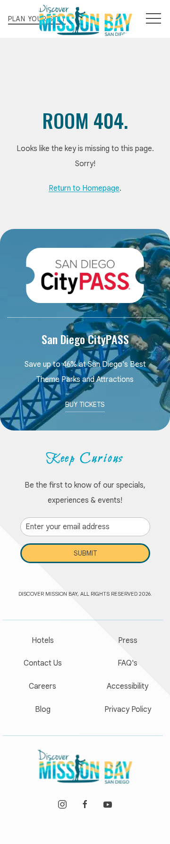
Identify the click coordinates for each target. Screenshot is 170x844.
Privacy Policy (127, 709)
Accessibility (127, 686)
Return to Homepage (84, 188)
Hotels (43, 640)
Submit (85, 553)
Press (127, 640)
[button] (153, 19)
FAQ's (127, 663)
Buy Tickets (85, 404)
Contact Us (43, 663)
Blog (43, 709)
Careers (42, 686)
